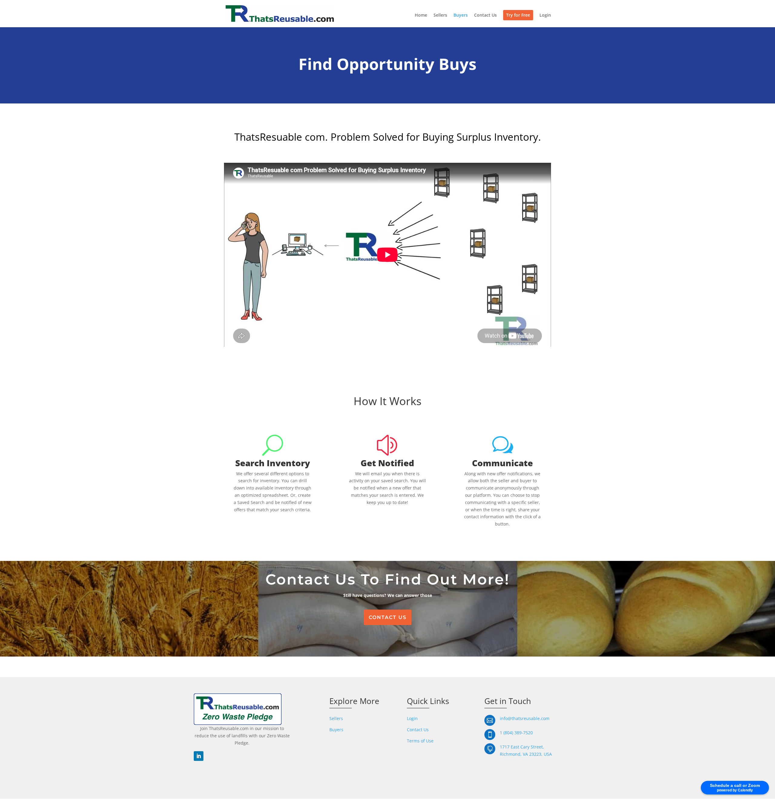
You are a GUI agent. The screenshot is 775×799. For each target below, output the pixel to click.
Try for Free (518, 15)
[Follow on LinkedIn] (198, 756)
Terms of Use (420, 741)
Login (545, 15)
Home (421, 15)
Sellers (440, 15)
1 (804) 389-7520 (516, 732)
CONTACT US (388, 617)
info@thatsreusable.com (524, 718)
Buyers (460, 15)
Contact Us (485, 15)
